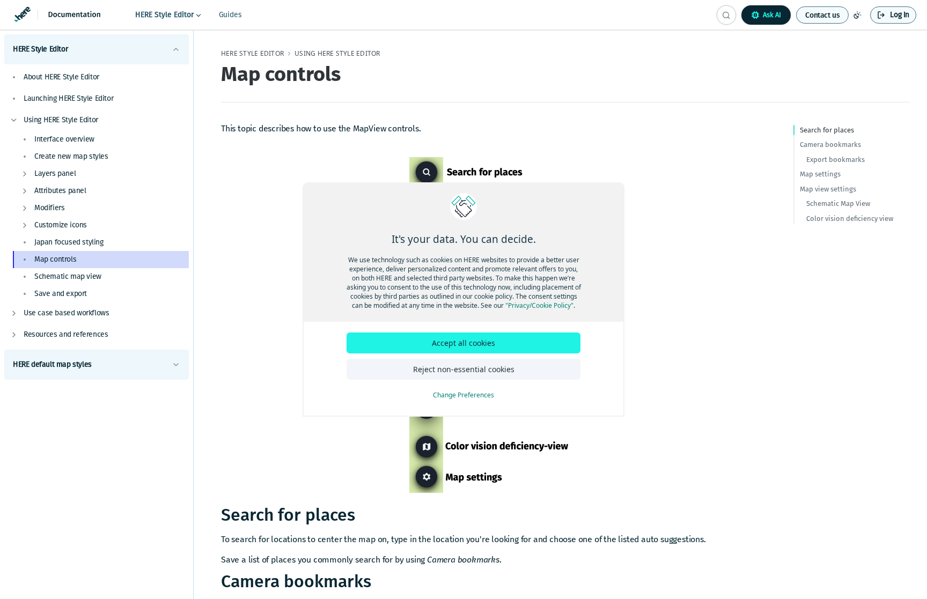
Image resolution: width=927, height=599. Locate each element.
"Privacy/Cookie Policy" (539, 305)
